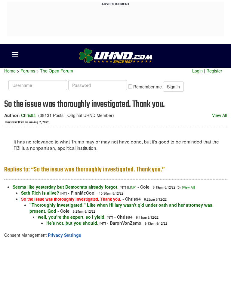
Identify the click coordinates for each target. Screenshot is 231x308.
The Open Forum (56, 71)
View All (219, 115)
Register (214, 71)
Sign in (173, 87)
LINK (131, 187)
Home (10, 71)
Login (197, 71)
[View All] (188, 187)
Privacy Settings (64, 235)
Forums (27, 71)
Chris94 (28, 115)
